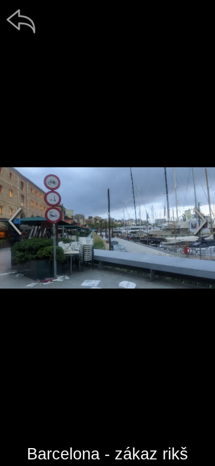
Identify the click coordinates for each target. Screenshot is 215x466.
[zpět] (21, 21)
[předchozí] (15, 221)
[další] (200, 221)
